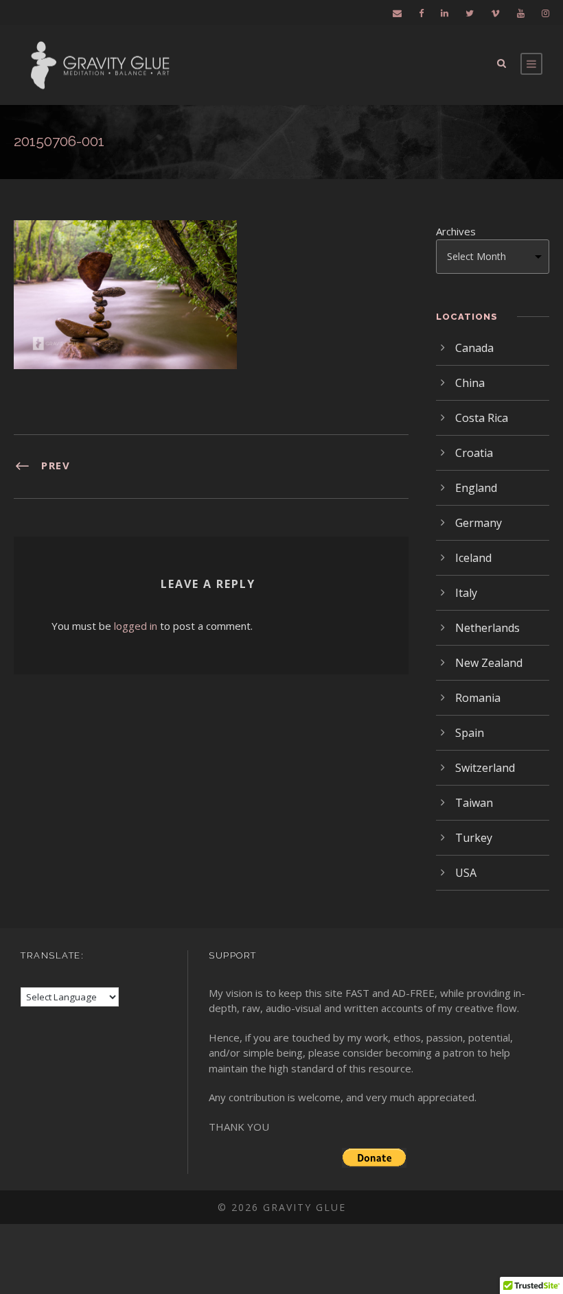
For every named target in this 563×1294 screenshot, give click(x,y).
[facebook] (421, 13)
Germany (478, 522)
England (476, 487)
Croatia (474, 452)
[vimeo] (495, 13)
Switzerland (485, 767)
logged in (135, 626)
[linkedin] (444, 13)
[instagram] (545, 13)
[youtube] (521, 13)
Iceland (473, 557)
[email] (397, 13)
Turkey (473, 837)
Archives (456, 231)
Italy (466, 592)
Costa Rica (481, 417)
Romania (478, 697)
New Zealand (488, 662)
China (470, 382)
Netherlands (487, 627)
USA (465, 872)
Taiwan (474, 802)
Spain (469, 732)
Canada (474, 347)
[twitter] (470, 13)
